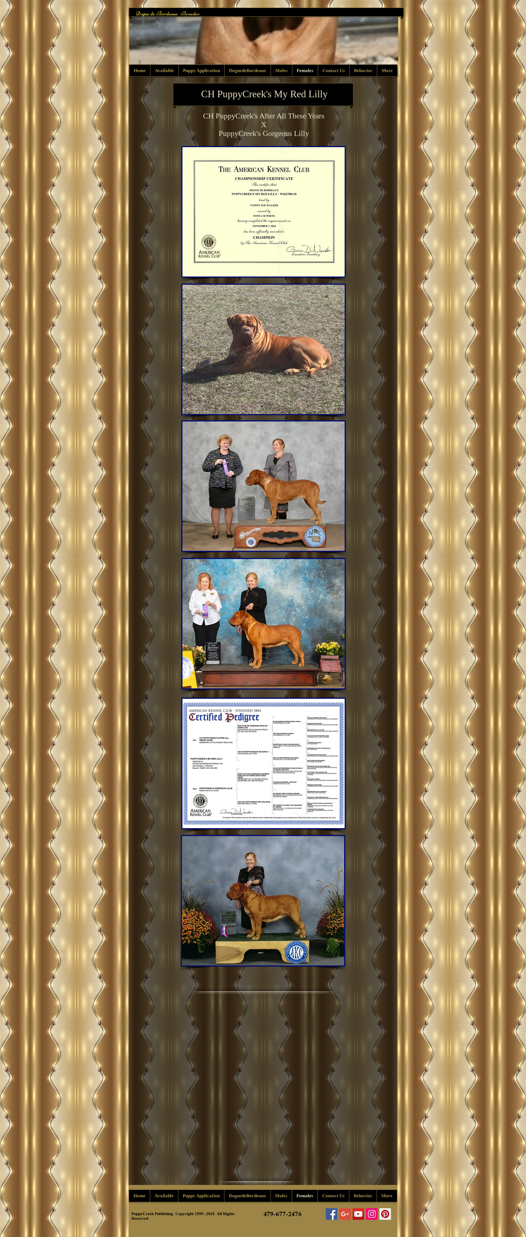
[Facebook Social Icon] (331, 1214)
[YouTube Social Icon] (358, 1214)
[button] (263, 42)
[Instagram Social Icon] (372, 1214)
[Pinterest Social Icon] (385, 1214)
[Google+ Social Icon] (345, 1214)
